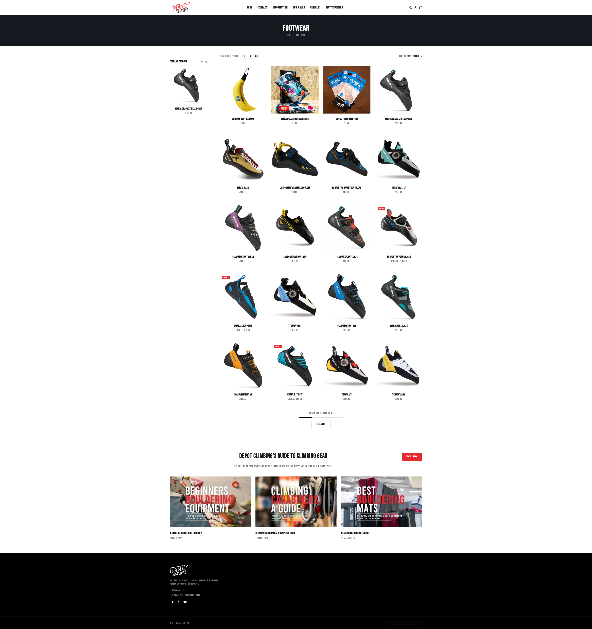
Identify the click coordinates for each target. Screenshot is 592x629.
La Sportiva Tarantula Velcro (346, 187)
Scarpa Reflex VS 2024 (346, 256)
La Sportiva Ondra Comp (295, 256)
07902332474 (178, 589)
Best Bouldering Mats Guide (355, 533)
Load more (321, 424)
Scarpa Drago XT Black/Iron (398, 118)
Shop (250, 7)
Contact (262, 7)
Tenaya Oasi (294, 325)
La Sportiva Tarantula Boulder (295, 187)
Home (289, 35)
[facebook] (173, 602)
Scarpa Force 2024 (398, 325)
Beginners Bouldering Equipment (187, 533)
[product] (243, 90)
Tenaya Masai (188, 108)
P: (170, 589)
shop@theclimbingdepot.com (186, 595)
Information (280, 7)
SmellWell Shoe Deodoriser (295, 118)
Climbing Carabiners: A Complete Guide (275, 533)
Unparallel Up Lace (243, 325)
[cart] (420, 7)
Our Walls (299, 7)
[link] (189, 85)
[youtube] (185, 602)
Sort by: (403, 56)
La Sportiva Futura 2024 (399, 256)
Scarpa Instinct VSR (346, 325)
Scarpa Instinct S (295, 394)
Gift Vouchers (334, 7)
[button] (201, 61)
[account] (415, 7)
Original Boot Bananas (243, 118)
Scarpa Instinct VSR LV (243, 256)
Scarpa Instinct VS (243, 394)
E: (170, 595)
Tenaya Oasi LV (399, 187)
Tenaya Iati (347, 394)
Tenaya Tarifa (398, 394)
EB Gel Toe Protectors (347, 118)
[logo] (181, 8)
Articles (315, 7)
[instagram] (179, 602)
